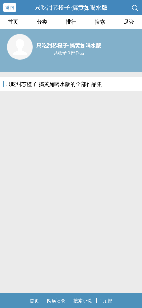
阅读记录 (56, 300)
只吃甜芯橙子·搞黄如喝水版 (71, 7)
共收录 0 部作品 (69, 53)
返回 (9, 7)
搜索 (100, 21)
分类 (42, 21)
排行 (71, 21)
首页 (13, 21)
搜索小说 (82, 300)
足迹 (129, 21)
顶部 (107, 300)
